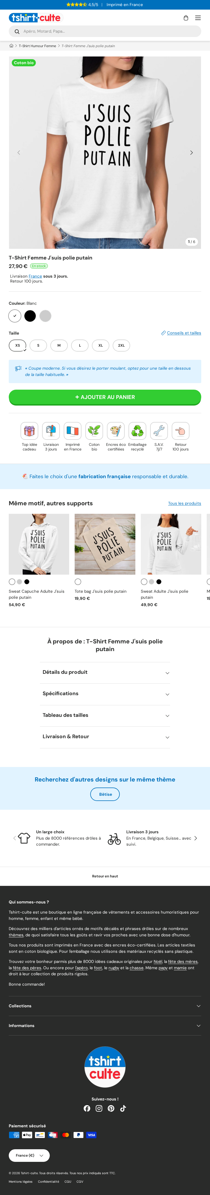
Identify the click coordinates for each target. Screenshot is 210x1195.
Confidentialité (48, 1181)
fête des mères (183, 961)
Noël (158, 961)
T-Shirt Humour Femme (37, 46)
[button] (186, 18)
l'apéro (81, 968)
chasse (137, 968)
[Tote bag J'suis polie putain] (105, 544)
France (35, 276)
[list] (105, 152)
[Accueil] (11, 46)
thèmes (16, 935)
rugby (114, 968)
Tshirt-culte (29, 1173)
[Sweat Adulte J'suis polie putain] (171, 544)
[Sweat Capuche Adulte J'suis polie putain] (39, 544)
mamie (180, 968)
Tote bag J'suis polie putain (101, 591)
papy (163, 968)
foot (98, 968)
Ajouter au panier (108, 397)
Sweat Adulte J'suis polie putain (164, 594)
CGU (68, 1181)
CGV (80, 1181)
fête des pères (27, 968)
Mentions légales (21, 1181)
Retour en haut (105, 876)
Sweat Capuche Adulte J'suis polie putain (37, 594)
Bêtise (105, 794)
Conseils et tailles (184, 333)
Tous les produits (184, 503)
